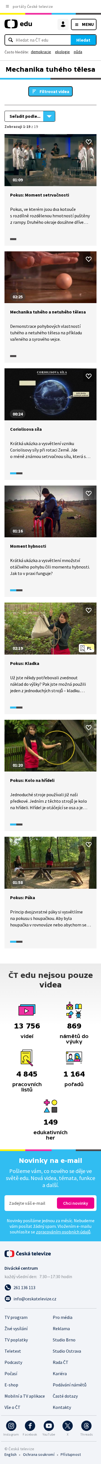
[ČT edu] (18, 26)
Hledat (83, 40)
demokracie (41, 51)
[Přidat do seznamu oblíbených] (88, 142)
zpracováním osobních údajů (63, 1232)
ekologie (62, 51)
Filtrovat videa (54, 91)
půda (78, 51)
